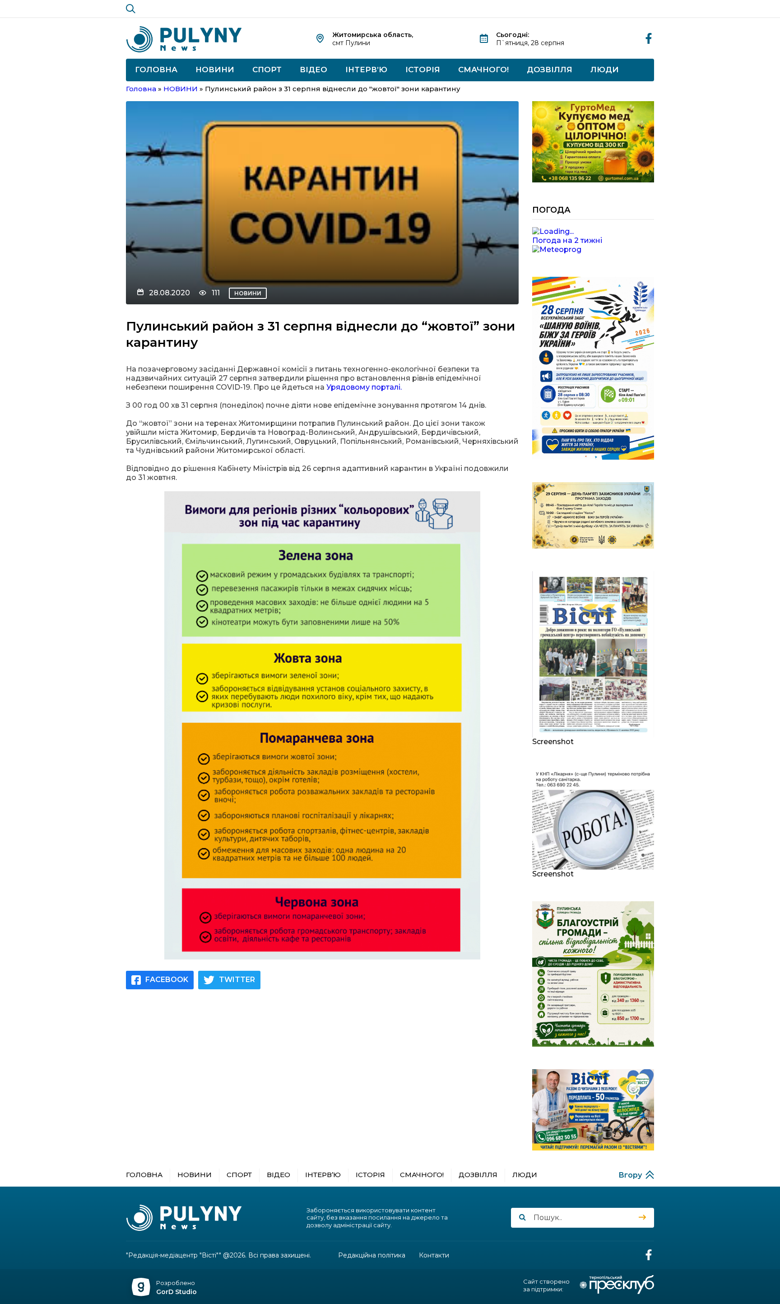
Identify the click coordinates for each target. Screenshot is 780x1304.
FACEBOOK (166, 979)
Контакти (434, 1255)
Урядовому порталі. (363, 387)
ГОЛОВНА (156, 69)
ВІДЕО (313, 69)
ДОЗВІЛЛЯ (549, 69)
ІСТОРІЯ (422, 69)
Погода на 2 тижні (567, 240)
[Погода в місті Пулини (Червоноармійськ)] (593, 231)
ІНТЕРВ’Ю (366, 69)
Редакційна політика (371, 1255)
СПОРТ (267, 69)
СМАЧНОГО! (483, 69)
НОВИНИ (214, 69)
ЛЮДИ (604, 69)
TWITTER (237, 979)
